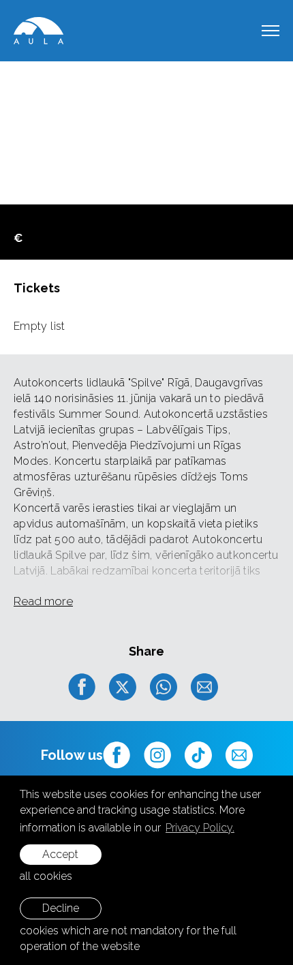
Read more (43, 601)
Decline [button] (60, 908)
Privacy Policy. (200, 827)
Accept (60, 854)
